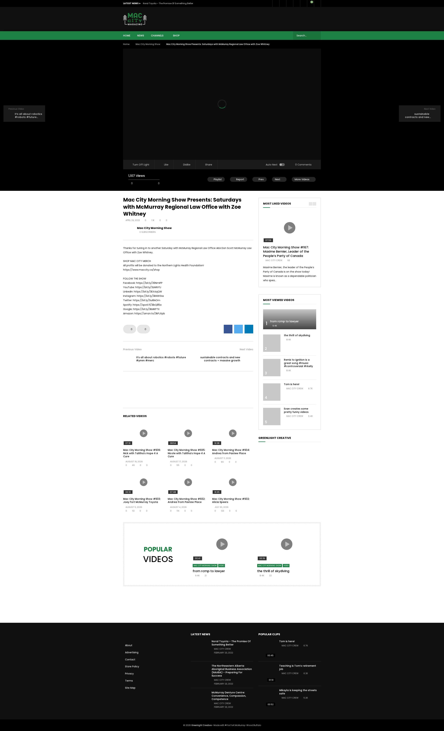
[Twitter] (282, 3)
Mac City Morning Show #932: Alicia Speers (231, 500)
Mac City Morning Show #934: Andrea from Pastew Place (231, 451)
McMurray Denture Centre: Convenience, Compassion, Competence (229, 696)
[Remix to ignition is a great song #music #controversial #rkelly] (271, 367)
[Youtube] (296, 3)
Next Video (246, 349)
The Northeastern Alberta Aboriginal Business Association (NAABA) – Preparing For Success (232, 670)
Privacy (129, 673)
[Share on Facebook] (228, 329)
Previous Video (132, 349)
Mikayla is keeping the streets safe (298, 691)
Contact (130, 659)
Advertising (131, 652)
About (128, 645)
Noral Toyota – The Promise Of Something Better (168, 3)
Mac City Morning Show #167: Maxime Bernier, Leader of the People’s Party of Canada (286, 251)
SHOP (176, 35)
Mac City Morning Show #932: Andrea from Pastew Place (186, 500)
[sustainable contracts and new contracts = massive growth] (248, 359)
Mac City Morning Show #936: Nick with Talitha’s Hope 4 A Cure (142, 453)
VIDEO (221, 565)
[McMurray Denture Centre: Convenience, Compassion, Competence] (199, 700)
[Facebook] (275, 3)
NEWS (140, 35)
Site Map (130, 688)
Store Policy (132, 666)
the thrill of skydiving (297, 335)
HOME (126, 35)
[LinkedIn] (289, 3)
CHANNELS (157, 35)
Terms (129, 680)
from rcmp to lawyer (284, 321)
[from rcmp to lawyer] (289, 319)
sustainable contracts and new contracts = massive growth (220, 359)
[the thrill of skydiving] (271, 343)
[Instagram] (303, 3)
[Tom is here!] (271, 392)
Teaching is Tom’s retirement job (297, 667)
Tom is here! (291, 384)
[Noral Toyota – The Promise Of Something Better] (199, 649)
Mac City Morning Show (148, 44)
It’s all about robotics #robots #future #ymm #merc (161, 359)
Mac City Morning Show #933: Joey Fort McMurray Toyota (142, 500)
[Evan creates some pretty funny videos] (271, 416)
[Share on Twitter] (238, 329)
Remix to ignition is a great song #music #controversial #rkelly (298, 363)
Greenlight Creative (201, 725)
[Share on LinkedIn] (249, 329)
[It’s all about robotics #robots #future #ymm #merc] (128, 359)
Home (126, 44)
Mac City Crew (274, 260)
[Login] (317, 3)
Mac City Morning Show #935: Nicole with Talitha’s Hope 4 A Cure (186, 453)
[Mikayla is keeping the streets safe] (267, 698)
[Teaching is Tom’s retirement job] (267, 673)
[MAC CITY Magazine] (135, 19)
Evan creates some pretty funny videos (296, 410)
